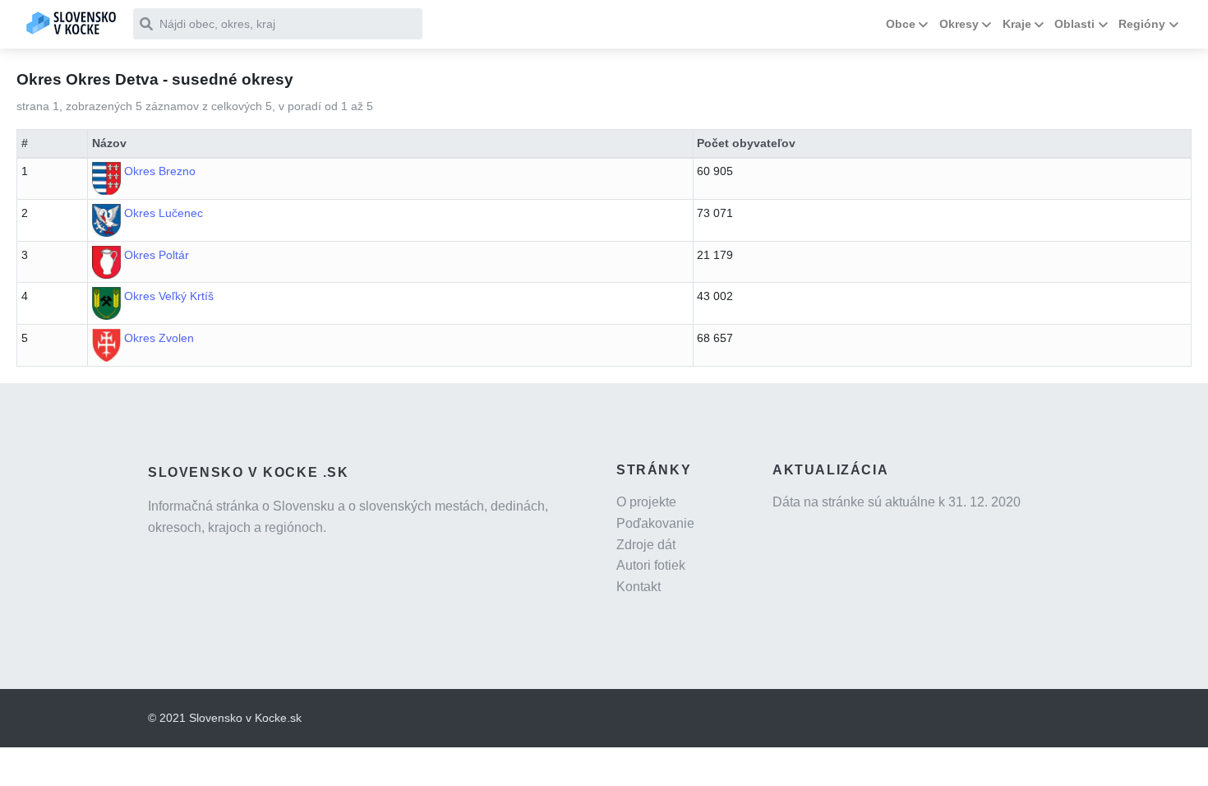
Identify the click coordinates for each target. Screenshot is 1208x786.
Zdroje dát (645, 545)
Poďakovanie (655, 523)
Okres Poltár (156, 254)
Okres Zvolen (159, 337)
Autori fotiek (650, 565)
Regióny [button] (1141, 23)
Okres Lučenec (163, 213)
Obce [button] (900, 23)
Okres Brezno (160, 171)
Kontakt (638, 587)
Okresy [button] (959, 23)
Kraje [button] (1017, 23)
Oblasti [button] (1074, 23)
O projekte (646, 502)
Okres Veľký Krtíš (169, 296)
